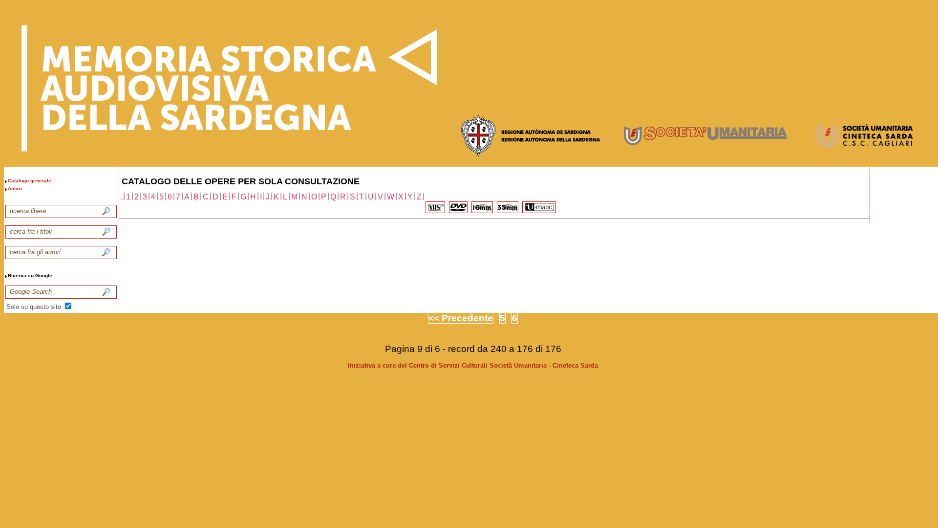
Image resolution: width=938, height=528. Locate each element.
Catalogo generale (29, 180)
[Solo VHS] (435, 207)
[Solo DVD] (458, 207)
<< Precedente (460, 318)
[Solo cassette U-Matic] (539, 207)
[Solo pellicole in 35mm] (507, 207)
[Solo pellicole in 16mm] (482, 207)
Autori (15, 188)
